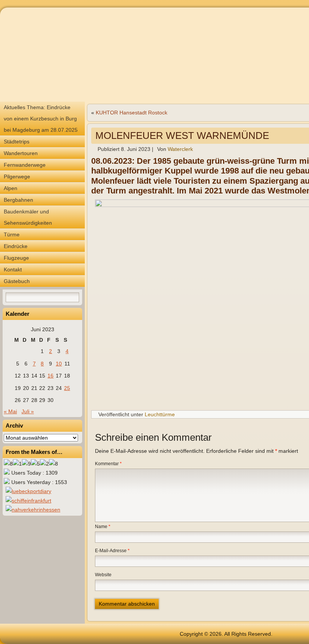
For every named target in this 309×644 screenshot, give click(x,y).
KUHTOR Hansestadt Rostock (131, 113)
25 (67, 388)
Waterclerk (180, 149)
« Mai (10, 411)
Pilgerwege (17, 177)
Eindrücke (16, 246)
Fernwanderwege (25, 165)
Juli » (27, 411)
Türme (12, 234)
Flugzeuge (16, 258)
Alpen (10, 188)
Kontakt (13, 269)
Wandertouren (21, 153)
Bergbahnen (18, 200)
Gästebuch (17, 281)
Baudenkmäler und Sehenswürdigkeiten (28, 217)
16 (50, 376)
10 (59, 364)
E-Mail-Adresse (112, 550)
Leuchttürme (160, 414)
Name (102, 526)
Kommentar (108, 463)
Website (103, 574)
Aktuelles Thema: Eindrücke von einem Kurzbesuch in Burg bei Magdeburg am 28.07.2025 (41, 118)
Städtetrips (16, 142)
